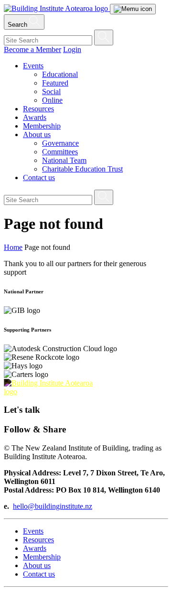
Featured (55, 83)
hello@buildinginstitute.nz (52, 506)
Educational (60, 74)
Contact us (39, 177)
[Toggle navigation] (133, 9)
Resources (38, 109)
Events (33, 531)
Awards (34, 117)
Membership (42, 126)
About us (37, 565)
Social (51, 91)
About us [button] (37, 134)
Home (13, 247)
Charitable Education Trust (82, 169)
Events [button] (33, 66)
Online (52, 100)
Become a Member (32, 49)
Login (72, 49)
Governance (60, 143)
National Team (64, 160)
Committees (60, 152)
